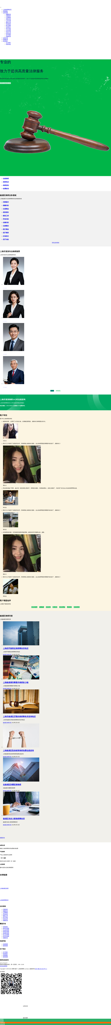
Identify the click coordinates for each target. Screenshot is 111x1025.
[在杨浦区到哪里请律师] (21, 781)
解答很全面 (77, 607)
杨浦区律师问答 (7, 654)
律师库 (52, 390)
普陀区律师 (6, 931)
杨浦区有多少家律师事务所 (14, 819)
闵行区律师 (6, 936)
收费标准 (5, 39)
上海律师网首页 (7, 9)
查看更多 (2, 837)
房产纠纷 (8, 28)
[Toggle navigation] (0, 7)
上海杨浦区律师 (4, 888)
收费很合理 (62, 607)
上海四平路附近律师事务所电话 (15, 648)
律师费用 (5, 944)
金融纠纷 (8, 36)
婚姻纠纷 (8, 14)
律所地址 (8, 44)
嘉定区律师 (6, 928)
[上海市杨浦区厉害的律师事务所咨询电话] (21, 713)
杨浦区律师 (6, 933)
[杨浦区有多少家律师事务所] (21, 815)
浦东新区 (5, 926)
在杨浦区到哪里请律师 (12, 785)
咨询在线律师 (3, 966)
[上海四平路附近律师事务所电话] (21, 645)
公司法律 (8, 20)
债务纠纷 (8, 19)
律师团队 (5, 11)
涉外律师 (8, 30)
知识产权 (8, 31)
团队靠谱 (54, 607)
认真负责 (69, 607)
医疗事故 (8, 25)
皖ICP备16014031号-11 (41, 968)
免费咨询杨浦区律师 (5, 83)
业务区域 (5, 38)
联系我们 (5, 41)
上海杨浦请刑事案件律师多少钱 (15, 682)
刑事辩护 (8, 16)
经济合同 (8, 33)
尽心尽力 (41, 607)
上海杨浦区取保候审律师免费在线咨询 (18, 750)
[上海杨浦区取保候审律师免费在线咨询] (21, 747)
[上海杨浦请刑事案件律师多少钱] (21, 679)
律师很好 (48, 607)
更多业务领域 (55, 242)
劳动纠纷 (8, 23)
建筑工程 (8, 22)
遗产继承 (8, 34)
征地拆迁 (8, 27)
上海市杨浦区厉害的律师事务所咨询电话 (19, 716)
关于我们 (8, 42)
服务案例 (5, 945)
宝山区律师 (6, 930)
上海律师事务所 (4, 900)
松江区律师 (6, 934)
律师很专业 (34, 607)
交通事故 (8, 17)
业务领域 (5, 12)
